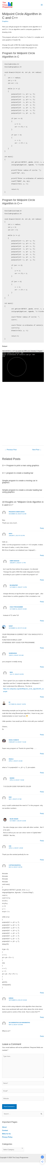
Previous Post (11, 450)
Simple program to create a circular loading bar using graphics (22, 491)
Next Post (36, 450)
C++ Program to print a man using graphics (20, 465)
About (4, 1127)
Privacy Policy (7, 1137)
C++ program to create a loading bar (17, 473)
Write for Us (6, 1134)
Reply (42, 528)
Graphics (5, 21)
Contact (5, 1130)
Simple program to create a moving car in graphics (19, 481)
